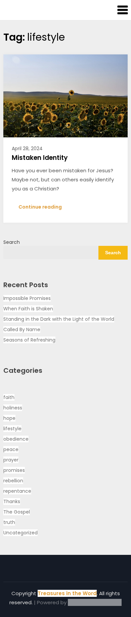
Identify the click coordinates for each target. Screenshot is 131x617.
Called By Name (21, 329)
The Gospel (16, 512)
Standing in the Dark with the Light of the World (58, 319)
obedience (16, 439)
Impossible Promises (27, 298)
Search (11, 242)
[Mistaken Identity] (65, 95)
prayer (10, 459)
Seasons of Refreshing (29, 340)
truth (9, 522)
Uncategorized (20, 532)
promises (14, 470)
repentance (17, 491)
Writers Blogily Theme (95, 602)
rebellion (13, 480)
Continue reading (40, 207)
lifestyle (12, 428)
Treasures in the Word (67, 593)
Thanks (11, 501)
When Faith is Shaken (28, 308)
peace (10, 449)
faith (8, 397)
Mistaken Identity (40, 157)
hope (9, 418)
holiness (12, 407)
